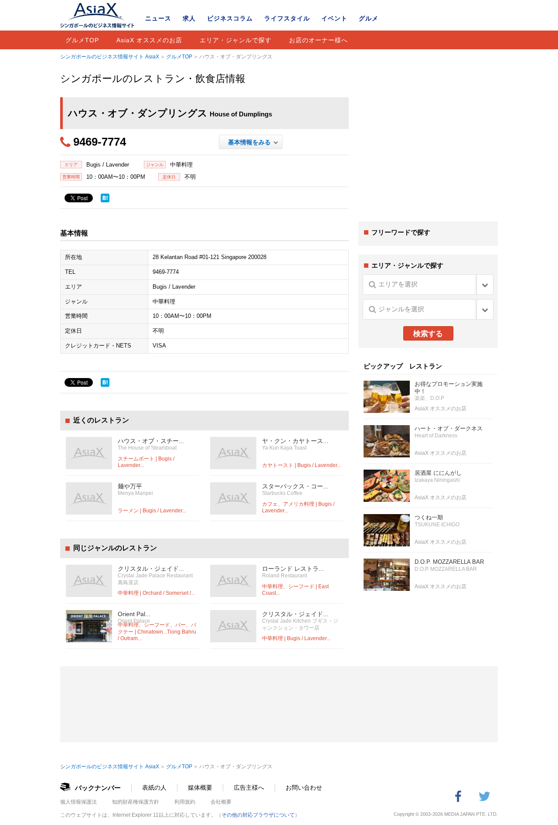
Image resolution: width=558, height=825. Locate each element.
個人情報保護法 (78, 802)
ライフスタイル (287, 18)
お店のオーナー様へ (318, 40)
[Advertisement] (428, 147)
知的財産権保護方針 (135, 802)
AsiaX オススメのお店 (149, 40)
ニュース (158, 18)
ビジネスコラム (230, 18)
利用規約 (184, 802)
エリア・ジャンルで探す (236, 40)
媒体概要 (200, 787)
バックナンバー (98, 787)
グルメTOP (82, 40)
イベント (334, 18)
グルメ (368, 18)
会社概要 (221, 802)
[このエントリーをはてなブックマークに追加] (105, 198)
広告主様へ (249, 787)
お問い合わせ (304, 787)
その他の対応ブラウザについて (258, 815)
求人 (189, 18)
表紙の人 (154, 787)
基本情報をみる (251, 142)
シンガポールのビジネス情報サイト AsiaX (109, 57)
